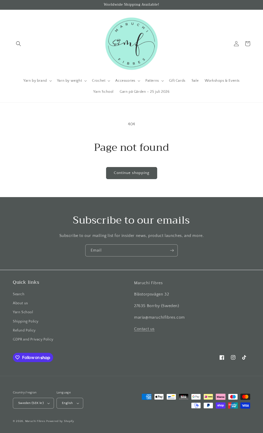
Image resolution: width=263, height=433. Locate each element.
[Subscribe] (171, 250)
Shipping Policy (26, 321)
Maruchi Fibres (35, 421)
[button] (18, 43)
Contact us (144, 329)
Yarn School (23, 312)
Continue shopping (131, 173)
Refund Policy (24, 330)
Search (19, 294)
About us (20, 303)
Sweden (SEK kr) (31, 403)
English (67, 403)
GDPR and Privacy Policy (33, 339)
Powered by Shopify (60, 421)
